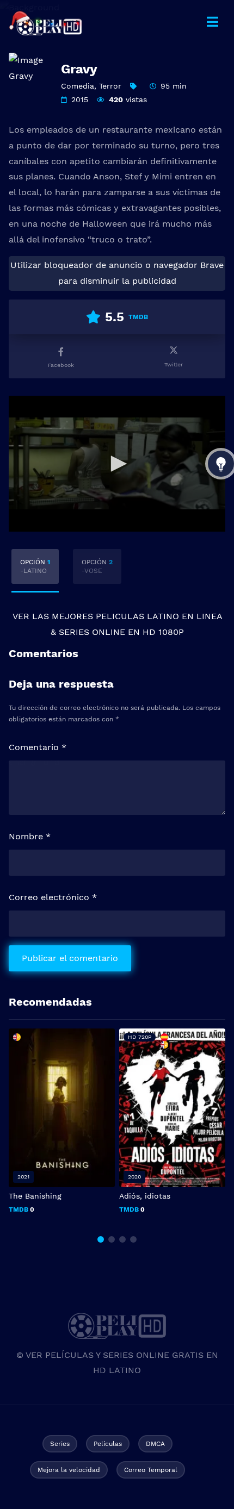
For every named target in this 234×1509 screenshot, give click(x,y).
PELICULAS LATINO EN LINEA (159, 616)
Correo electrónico (53, 897)
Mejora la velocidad (69, 1470)
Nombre (30, 836)
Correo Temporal (150, 1470)
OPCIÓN (35, 566)
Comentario (37, 747)
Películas (108, 1444)
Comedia (77, 86)
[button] (100, 1239)
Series (60, 1444)
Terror (110, 86)
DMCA (155, 1444)
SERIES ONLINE (92, 632)
